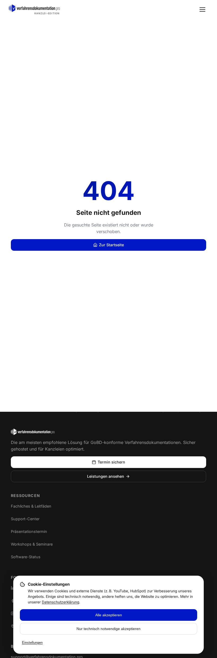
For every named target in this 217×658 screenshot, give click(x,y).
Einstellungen (32, 643)
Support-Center (30, 520)
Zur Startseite (111, 245)
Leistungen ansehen (105, 476)
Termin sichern (111, 462)
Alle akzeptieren (108, 615)
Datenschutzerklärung (60, 602)
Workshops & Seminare (32, 544)
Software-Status (30, 558)
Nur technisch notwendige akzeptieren (108, 629)
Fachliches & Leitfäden (31, 506)
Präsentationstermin (29, 531)
